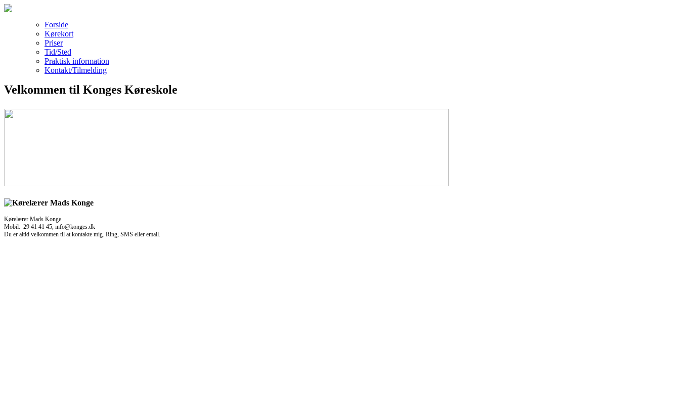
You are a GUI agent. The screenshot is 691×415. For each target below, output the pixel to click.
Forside (56, 24)
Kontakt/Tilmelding (76, 70)
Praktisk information (77, 61)
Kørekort (59, 33)
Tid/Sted (58, 52)
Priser (54, 42)
